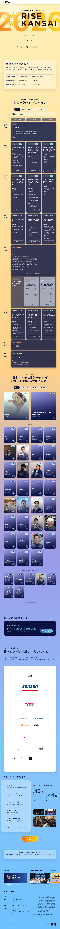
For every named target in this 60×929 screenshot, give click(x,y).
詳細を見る (18, 170)
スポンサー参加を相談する (30, 839)
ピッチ (42, 109)
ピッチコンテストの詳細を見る (33, 273)
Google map (23, 905)
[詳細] (27, 418)
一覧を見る (52, 870)
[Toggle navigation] (56, 2)
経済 (23, 109)
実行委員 (43, 387)
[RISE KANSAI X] (52, 924)
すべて (17, 109)
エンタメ (36, 109)
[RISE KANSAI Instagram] (55, 924)
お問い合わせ (47, 924)
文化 (29, 109)
